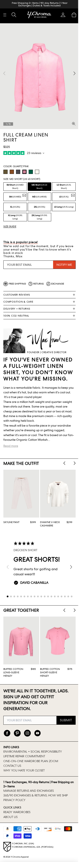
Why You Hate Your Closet (24, 770)
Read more (10, 443)
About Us (10, 817)
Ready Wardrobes (16, 812)
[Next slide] (73, 460)
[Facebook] (7, 733)
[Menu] (5, 15)
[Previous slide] (62, 460)
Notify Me (62, 262)
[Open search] (14, 14)
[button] (61, 14)
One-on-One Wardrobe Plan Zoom (30, 761)
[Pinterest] (17, 733)
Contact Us (12, 766)
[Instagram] (27, 733)
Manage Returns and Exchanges (28, 791)
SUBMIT (64, 720)
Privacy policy (14, 800)
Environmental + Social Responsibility (32, 751)
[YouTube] (37, 733)
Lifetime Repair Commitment (24, 756)
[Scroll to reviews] (38, 150)
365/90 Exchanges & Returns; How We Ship (35, 795)
